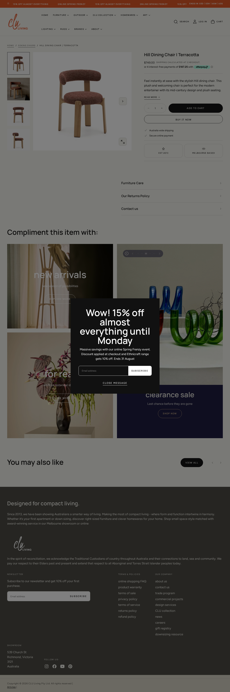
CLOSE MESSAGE (115, 382)
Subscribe (139, 370)
